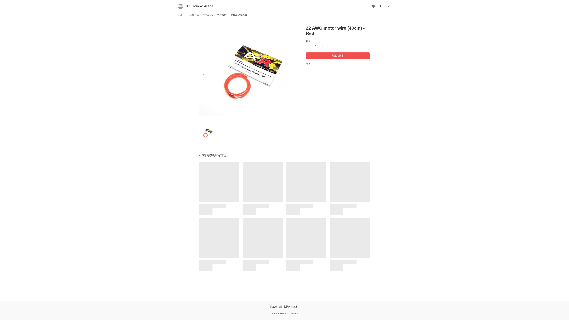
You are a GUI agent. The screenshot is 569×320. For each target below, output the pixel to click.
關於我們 (221, 14)
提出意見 (295, 313)
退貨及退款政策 (239, 14)
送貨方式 (194, 14)
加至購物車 (338, 55)
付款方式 (208, 14)
